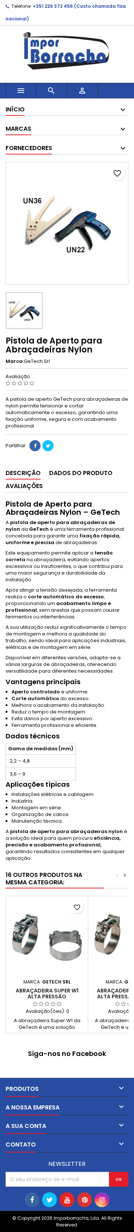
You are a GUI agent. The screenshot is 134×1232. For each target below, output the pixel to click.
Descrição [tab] (23, 473)
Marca (14, 361)
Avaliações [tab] (24, 486)
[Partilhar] (35, 445)
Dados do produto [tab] (80, 473)
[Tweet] (48, 445)
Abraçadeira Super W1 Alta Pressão (47, 993)
